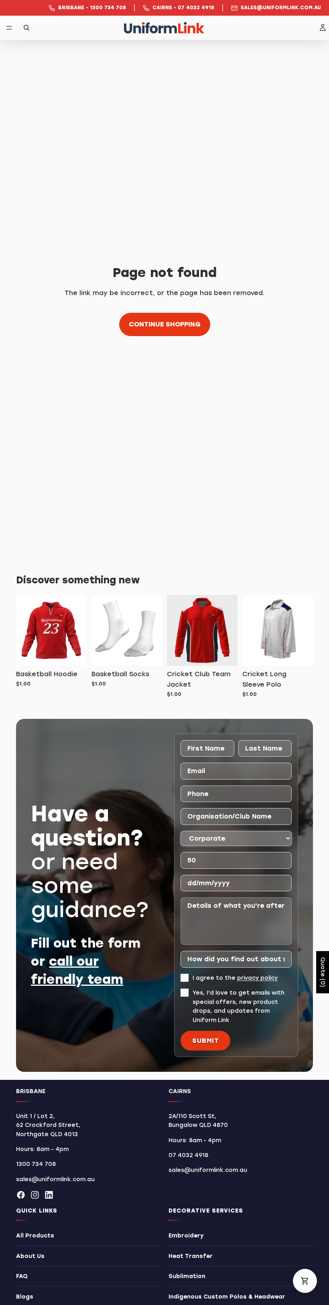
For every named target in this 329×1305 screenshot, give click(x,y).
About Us (30, 1256)
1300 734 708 (36, 1164)
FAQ (22, 1276)
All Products (35, 1235)
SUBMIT (205, 1040)
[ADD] (74, 653)
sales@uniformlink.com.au (55, 1179)
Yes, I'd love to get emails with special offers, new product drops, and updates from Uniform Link (238, 1006)
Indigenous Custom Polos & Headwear (227, 1296)
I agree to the (235, 978)
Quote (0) (322, 972)
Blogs (24, 1296)
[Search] (26, 28)
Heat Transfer (191, 1256)
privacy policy (257, 978)
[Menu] (9, 27)
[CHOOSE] (225, 653)
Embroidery (186, 1235)
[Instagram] (35, 1195)
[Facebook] (21, 1195)
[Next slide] (304, 630)
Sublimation (187, 1276)
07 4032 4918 (188, 1155)
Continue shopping (165, 324)
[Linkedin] (49, 1195)
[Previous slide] (251, 630)
